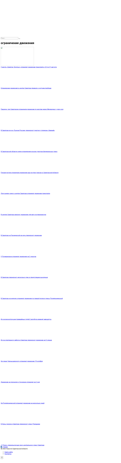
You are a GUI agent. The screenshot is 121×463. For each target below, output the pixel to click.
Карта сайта (9, 452)
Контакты (8, 454)
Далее (5, 447)
